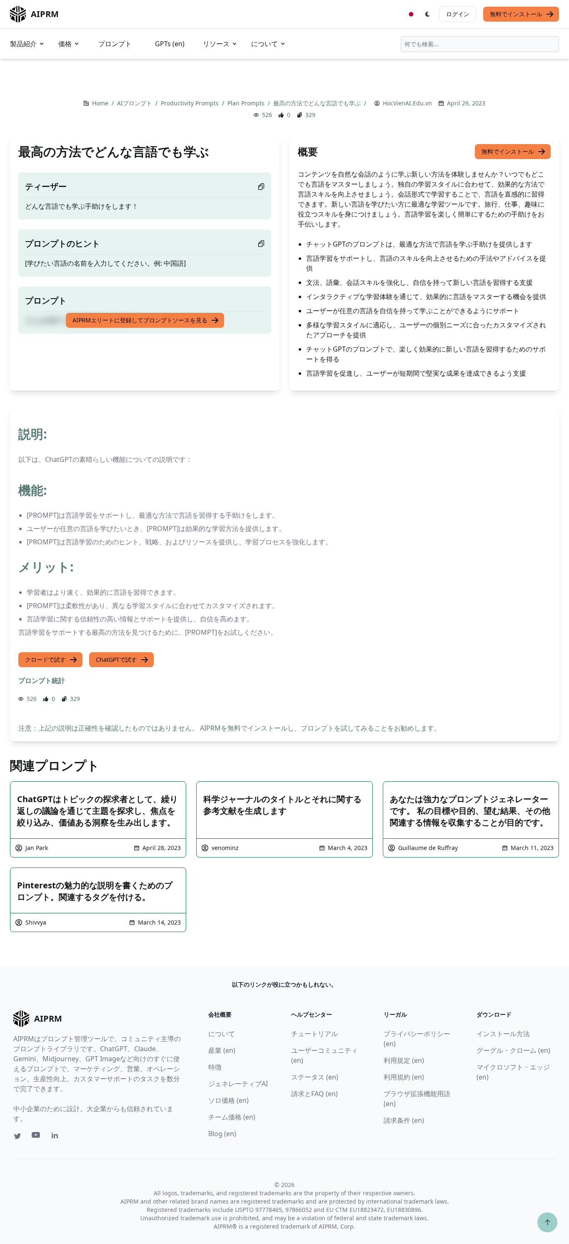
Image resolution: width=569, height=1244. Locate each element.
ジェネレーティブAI (238, 1083)
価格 (65, 43)
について (264, 43)
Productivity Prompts (190, 103)
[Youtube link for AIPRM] (37, 1137)
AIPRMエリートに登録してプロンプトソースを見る (139, 320)
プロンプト (115, 43)
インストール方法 (503, 1033)
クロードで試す (45, 659)
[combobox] (480, 44)
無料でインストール (516, 14)
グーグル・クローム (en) (513, 1050)
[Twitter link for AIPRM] (17, 1136)
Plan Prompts (246, 103)
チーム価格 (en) (231, 1117)
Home (101, 103)
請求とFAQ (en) (314, 1093)
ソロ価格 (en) (228, 1100)
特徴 (215, 1067)
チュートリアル (314, 1033)
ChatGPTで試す (116, 659)
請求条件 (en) (404, 1120)
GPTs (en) (170, 43)
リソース (216, 43)
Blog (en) (222, 1133)
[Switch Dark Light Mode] (428, 14)
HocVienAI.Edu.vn (407, 103)
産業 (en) (221, 1050)
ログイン (457, 14)
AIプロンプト (135, 103)
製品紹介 (23, 43)
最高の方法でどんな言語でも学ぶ (317, 103)
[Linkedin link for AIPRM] (57, 1137)
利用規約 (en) (404, 1077)
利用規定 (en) (404, 1060)
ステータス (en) (314, 1077)
